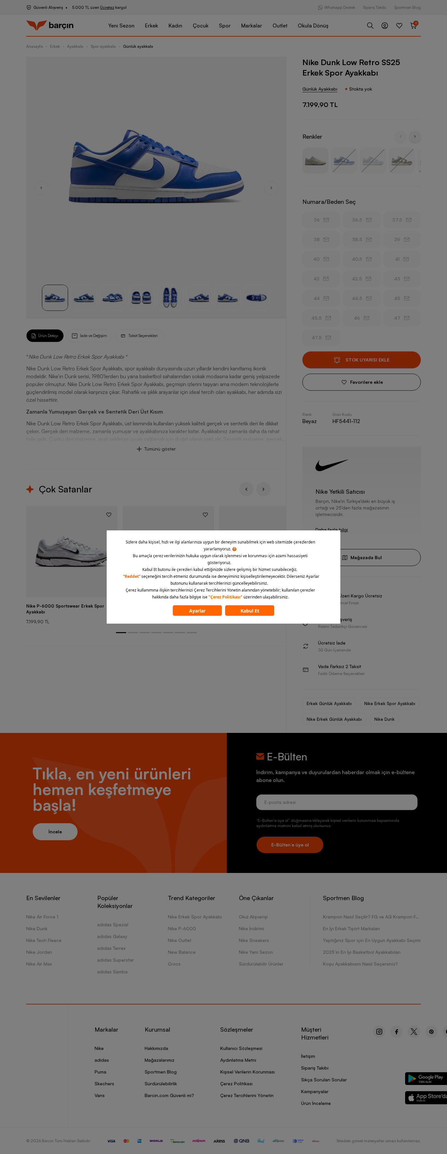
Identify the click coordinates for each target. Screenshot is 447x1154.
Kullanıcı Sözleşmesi (241, 1048)
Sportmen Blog (407, 7)
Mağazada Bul (366, 557)
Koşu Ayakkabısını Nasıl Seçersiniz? (360, 964)
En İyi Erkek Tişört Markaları (351, 928)
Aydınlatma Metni (238, 1060)
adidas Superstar (115, 960)
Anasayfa (34, 46)
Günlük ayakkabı (138, 46)
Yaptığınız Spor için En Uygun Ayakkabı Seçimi (371, 940)
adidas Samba (112, 971)
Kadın (175, 25)
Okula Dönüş (313, 25)
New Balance (182, 952)
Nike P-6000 (182, 928)
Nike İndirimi (251, 928)
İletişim (308, 1056)
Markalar (251, 25)
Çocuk (200, 25)
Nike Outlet (179, 940)
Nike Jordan (39, 952)
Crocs (174, 964)
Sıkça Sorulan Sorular (324, 1079)
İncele (55, 831)
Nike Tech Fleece (44, 940)
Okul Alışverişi (253, 916)
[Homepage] (49, 25)
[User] (385, 25)
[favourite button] (108, 514)
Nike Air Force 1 (42, 916)
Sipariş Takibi (374, 7)
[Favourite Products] (399, 25)
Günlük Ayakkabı (319, 89)
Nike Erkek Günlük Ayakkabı (334, 719)
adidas (102, 1060)
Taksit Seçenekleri (143, 335)
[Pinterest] (431, 1031)
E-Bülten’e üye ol (290, 844)
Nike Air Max (39, 964)
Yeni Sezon (121, 25)
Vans (100, 1095)
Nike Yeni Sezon (256, 952)
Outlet (280, 25)
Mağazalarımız (159, 1060)
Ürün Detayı (48, 335)
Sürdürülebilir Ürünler (261, 964)
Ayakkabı (75, 46)
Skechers (104, 1083)
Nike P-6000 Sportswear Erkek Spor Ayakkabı (65, 608)
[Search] (370, 25)
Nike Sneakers (254, 940)
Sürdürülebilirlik (161, 1083)
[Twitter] (414, 1031)
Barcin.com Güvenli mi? (169, 1095)
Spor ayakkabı (103, 46)
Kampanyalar (315, 1091)
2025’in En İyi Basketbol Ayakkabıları (362, 952)
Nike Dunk (384, 719)
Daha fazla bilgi (331, 529)
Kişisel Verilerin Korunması (247, 1071)
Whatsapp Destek (339, 7)
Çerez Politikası (236, 1083)
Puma (100, 1071)
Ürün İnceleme (316, 1103)
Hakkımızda (156, 1048)
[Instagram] (379, 1031)
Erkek (151, 25)
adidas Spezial (112, 924)
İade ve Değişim (93, 335)
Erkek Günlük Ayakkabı (329, 703)
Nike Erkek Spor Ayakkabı (389, 703)
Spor (225, 25)
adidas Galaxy (112, 936)
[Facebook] (396, 1031)
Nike (99, 1048)
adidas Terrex (111, 948)
